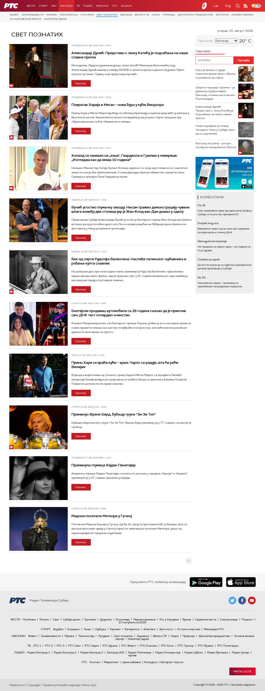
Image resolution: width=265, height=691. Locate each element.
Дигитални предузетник (195, 14)
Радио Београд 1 (38, 652)
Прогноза (205, 41)
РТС (114, 5)
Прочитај (80, 83)
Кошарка (73, 629)
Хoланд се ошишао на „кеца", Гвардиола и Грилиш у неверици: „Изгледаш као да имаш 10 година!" (124, 157)
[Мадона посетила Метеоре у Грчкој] (38, 529)
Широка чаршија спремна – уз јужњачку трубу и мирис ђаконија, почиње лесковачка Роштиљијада (215, 93)
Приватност (17, 685)
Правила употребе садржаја (61, 685)
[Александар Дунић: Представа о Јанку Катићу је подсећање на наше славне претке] (38, 66)
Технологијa (69, 14)
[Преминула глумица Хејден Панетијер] (38, 478)
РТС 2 (49, 645)
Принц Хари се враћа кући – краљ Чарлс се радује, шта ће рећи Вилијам (124, 364)
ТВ (78, 5)
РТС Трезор (186, 645)
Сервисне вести (205, 619)
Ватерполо (132, 629)
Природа (169, 14)
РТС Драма (110, 645)
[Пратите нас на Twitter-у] (232, 600)
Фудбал (58, 629)
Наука (156, 14)
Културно (222, 14)
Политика (29, 619)
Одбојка (100, 629)
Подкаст (247, 619)
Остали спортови (188, 629)
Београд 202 (115, 652)
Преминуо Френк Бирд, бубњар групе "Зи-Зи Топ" (113, 414)
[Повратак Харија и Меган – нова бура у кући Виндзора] (38, 118)
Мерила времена (144, 619)
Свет (56, 619)
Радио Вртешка (217, 652)
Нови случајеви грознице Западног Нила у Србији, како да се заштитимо (215, 129)
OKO (53, 5)
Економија (123, 619)
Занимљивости (33, 14)
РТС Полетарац (227, 645)
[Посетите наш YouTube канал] (252, 600)
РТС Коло (167, 645)
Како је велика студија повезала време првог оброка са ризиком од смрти (216, 73)
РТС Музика (205, 645)
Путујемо (87, 14)
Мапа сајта (242, 671)
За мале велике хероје (25, 19)
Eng (228, 6)
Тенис (87, 629)
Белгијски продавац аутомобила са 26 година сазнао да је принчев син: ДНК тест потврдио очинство (128, 312)
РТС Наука (92, 645)
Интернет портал (171, 662)
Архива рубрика (242, 14)
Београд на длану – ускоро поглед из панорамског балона (216, 145)
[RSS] (245, 6)
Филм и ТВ (142, 14)
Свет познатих (106, 14)
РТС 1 (37, 645)
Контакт (95, 662)
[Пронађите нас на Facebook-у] (242, 600)
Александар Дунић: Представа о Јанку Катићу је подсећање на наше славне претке (129, 55)
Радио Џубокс (193, 652)
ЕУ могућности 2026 (132, 622)
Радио (87, 5)
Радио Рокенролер (168, 652)
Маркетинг (111, 662)
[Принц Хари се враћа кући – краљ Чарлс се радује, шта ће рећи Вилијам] (38, 375)
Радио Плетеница (139, 652)
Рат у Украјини (169, 619)
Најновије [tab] (203, 51)
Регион (44, 619)
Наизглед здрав (55, 19)
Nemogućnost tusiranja (212, 241)
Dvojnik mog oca (208, 223)
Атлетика (149, 629)
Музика (51, 14)
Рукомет (115, 629)
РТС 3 (60, 645)
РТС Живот (128, 645)
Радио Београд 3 (91, 652)
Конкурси (150, 662)
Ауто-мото (166, 629)
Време (187, 619)
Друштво (106, 619)
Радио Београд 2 (65, 652)
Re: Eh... (202, 277)
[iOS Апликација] (225, 173)
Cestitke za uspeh (208, 259)
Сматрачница (229, 619)
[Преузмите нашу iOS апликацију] (241, 582)
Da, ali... (202, 205)
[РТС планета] (204, 6)
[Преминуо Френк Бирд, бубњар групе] (38, 427)
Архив (132, 655)
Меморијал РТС (214, 629)
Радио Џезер (240, 652)
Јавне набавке (131, 662)
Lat (216, 6)
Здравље (126, 14)
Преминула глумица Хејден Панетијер (103, 465)
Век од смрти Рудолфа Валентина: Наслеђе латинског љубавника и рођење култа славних (128, 261)
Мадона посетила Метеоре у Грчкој (101, 516)
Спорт (43, 5)
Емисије (102, 5)
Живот (14, 14)
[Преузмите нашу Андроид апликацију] (206, 582)
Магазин (66, 5)
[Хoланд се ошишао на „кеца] (38, 168)
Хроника (90, 619)
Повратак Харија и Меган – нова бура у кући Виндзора (117, 104)
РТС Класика (148, 645)
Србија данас (72, 619)
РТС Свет (74, 645)
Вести (31, 5)
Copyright (34, 685)
